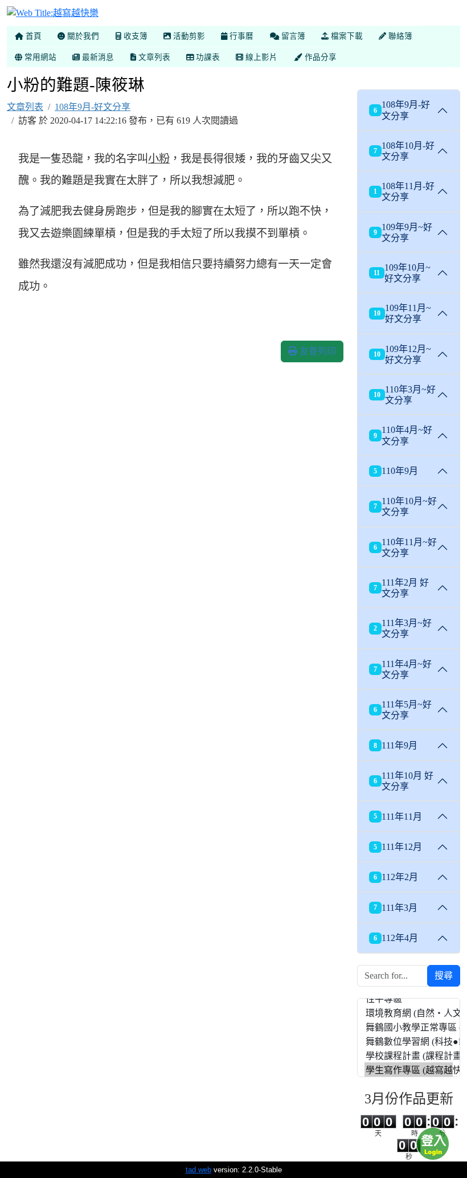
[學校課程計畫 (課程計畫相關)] (408, 1055)
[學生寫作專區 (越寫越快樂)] (408, 1069)
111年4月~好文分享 (403, 669)
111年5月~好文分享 (403, 710)
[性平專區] (408, 998)
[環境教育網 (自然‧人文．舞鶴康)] (408, 1012)
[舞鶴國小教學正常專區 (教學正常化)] (408, 1027)
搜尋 (444, 975)
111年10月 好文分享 (403, 781)
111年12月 (398, 847)
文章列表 (25, 107)
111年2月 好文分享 (401, 588)
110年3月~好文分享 (405, 395)
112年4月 (396, 938)
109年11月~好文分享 (402, 313)
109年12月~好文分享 (402, 354)
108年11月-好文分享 (404, 191)
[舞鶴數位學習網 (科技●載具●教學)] (408, 1041)
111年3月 (395, 908)
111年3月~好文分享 (403, 628)
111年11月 (398, 816)
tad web (198, 1169)
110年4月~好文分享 (403, 435)
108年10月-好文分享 (404, 151)
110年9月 (396, 471)
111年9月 (395, 745)
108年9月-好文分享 (92, 107)
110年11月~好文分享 (405, 547)
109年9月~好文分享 (403, 232)
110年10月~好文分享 (405, 506)
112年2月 (396, 877)
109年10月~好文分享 (402, 273)
